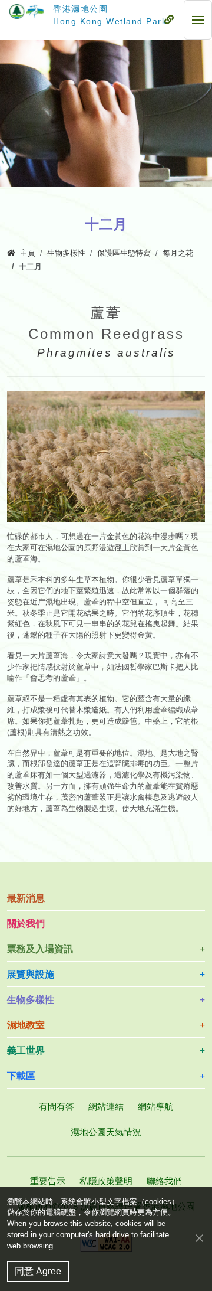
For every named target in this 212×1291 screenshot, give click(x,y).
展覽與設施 (30, 974)
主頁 (27, 253)
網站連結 (106, 1107)
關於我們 (26, 924)
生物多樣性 (66, 253)
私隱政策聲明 (106, 1181)
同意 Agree (38, 1271)
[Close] (199, 1238)
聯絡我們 (164, 1181)
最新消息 (26, 898)
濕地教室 (26, 1025)
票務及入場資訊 (40, 949)
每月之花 (178, 253)
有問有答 (56, 1107)
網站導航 (155, 1107)
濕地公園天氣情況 (106, 1132)
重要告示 (47, 1181)
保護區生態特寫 (124, 253)
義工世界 (26, 1050)
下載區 (21, 1076)
